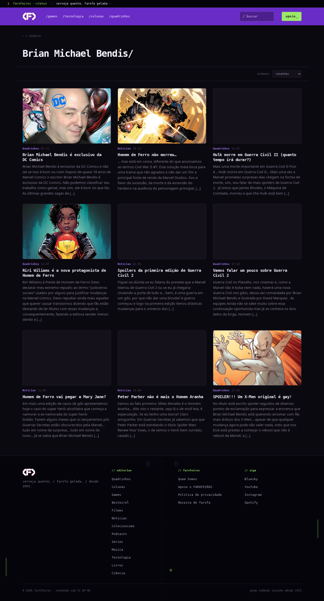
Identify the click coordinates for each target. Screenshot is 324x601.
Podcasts (119, 534)
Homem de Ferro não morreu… (147, 154)
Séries (117, 542)
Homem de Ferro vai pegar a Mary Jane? (64, 396)
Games (116, 494)
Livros (117, 565)
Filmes (117, 510)
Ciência (118, 573)
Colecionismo (123, 526)
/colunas (96, 16)
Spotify (251, 502)
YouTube (251, 487)
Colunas (118, 487)
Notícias (119, 518)
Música (117, 549)
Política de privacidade (200, 494)
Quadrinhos (121, 479)
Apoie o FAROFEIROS (195, 487)
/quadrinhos (119, 16)
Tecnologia (121, 557)
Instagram (253, 494)
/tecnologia (73, 16)
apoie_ (292, 16)
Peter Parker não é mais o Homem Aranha (160, 396)
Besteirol (120, 502)
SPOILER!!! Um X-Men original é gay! (252, 396)
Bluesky (251, 479)
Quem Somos (187, 479)
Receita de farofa (194, 502)
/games (51, 16)
